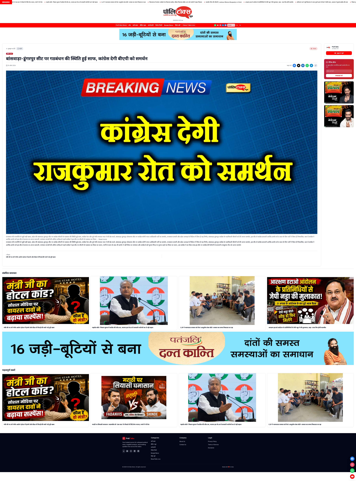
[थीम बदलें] (240, 25)
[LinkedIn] (223, 25)
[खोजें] (237, 25)
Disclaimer (211, 448)
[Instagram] (220, 25)
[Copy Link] (315, 65)
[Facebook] (225, 25)
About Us (182, 441)
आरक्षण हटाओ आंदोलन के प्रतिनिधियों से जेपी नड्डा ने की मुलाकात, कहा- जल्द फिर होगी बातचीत (208, 2)
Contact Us (182, 444)
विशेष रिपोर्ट (158, 25)
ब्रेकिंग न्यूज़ (143, 25)
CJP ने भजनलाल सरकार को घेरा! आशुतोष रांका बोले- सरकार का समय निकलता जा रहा (62, 2)
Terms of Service (213, 444)
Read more (103, 239)
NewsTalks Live (155, 459)
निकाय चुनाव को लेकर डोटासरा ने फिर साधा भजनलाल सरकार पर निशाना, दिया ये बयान (312, 2)
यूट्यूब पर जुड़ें (340, 53)
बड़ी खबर (135, 25)
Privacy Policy (212, 441)
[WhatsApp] (215, 25)
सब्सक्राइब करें (339, 75)
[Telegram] (311, 65)
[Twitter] (298, 65)
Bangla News (168, 25)
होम (130, 25)
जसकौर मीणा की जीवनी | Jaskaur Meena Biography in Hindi (162, 2)
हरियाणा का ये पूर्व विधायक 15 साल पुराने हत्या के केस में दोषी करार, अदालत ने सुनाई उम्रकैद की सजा (261, 2)
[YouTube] (218, 25)
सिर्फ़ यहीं (177, 25)
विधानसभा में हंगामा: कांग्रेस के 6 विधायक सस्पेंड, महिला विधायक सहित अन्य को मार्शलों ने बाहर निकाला (114, 2)
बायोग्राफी (151, 25)
